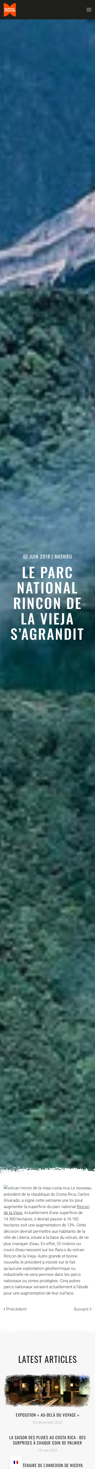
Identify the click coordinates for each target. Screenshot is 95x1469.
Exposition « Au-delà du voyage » (47, 1415)
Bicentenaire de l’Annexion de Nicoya (47, 1465)
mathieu (63, 556)
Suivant (81, 1309)
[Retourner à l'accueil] (10, 9)
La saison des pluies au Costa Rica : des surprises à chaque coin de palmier (47, 1440)
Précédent (16, 1309)
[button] (88, 9)
